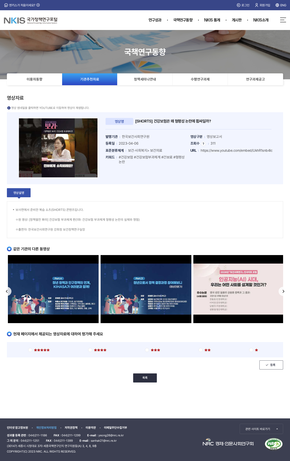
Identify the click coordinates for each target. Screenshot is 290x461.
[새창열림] (58, 148)
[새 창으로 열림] (228, 442)
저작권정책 (71, 427)
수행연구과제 (200, 79)
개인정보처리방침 (46, 427)
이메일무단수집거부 (115, 427)
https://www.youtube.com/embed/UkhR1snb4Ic (236, 150)
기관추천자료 (89, 79)
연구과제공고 (255, 79)
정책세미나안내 (145, 79)
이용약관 (91, 427)
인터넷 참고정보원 (17, 427)
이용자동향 (34, 79)
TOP (263, 428)
